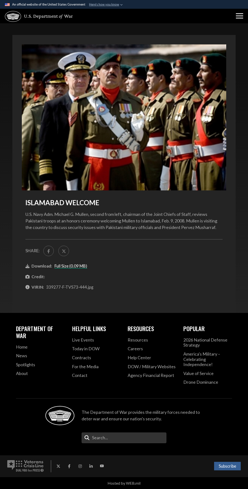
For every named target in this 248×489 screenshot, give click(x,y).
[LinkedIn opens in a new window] (91, 466)
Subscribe (227, 466)
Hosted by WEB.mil (124, 483)
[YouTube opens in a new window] (102, 466)
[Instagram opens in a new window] (80, 466)
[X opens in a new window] (58, 466)
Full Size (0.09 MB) (70, 266)
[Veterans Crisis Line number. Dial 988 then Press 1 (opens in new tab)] (25, 466)
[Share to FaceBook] (48, 251)
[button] (239, 16)
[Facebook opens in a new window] (69, 466)
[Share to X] (63, 251)
